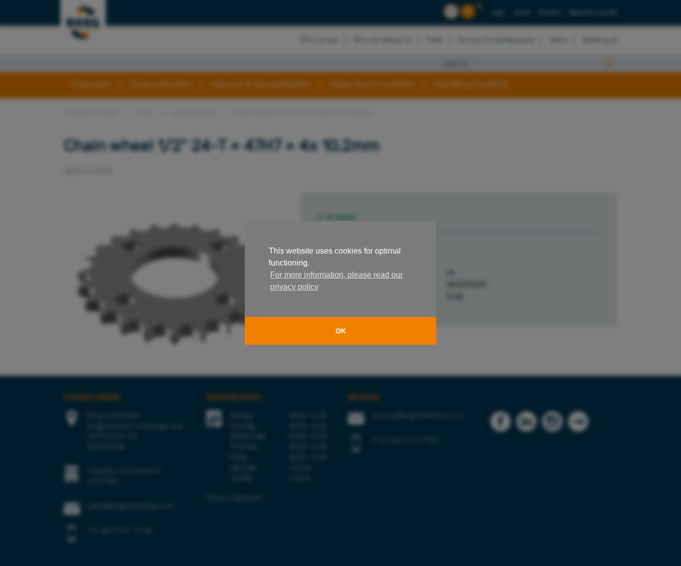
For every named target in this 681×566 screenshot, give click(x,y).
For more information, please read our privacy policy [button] (336, 281)
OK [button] (341, 331)
